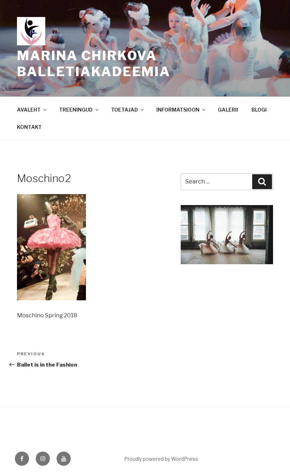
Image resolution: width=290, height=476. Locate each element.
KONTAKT (29, 127)
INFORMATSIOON (177, 110)
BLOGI (259, 110)
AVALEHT (29, 110)
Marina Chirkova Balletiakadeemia (93, 63)
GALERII (228, 110)
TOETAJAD (124, 110)
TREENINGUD (76, 110)
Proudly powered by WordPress (161, 459)
